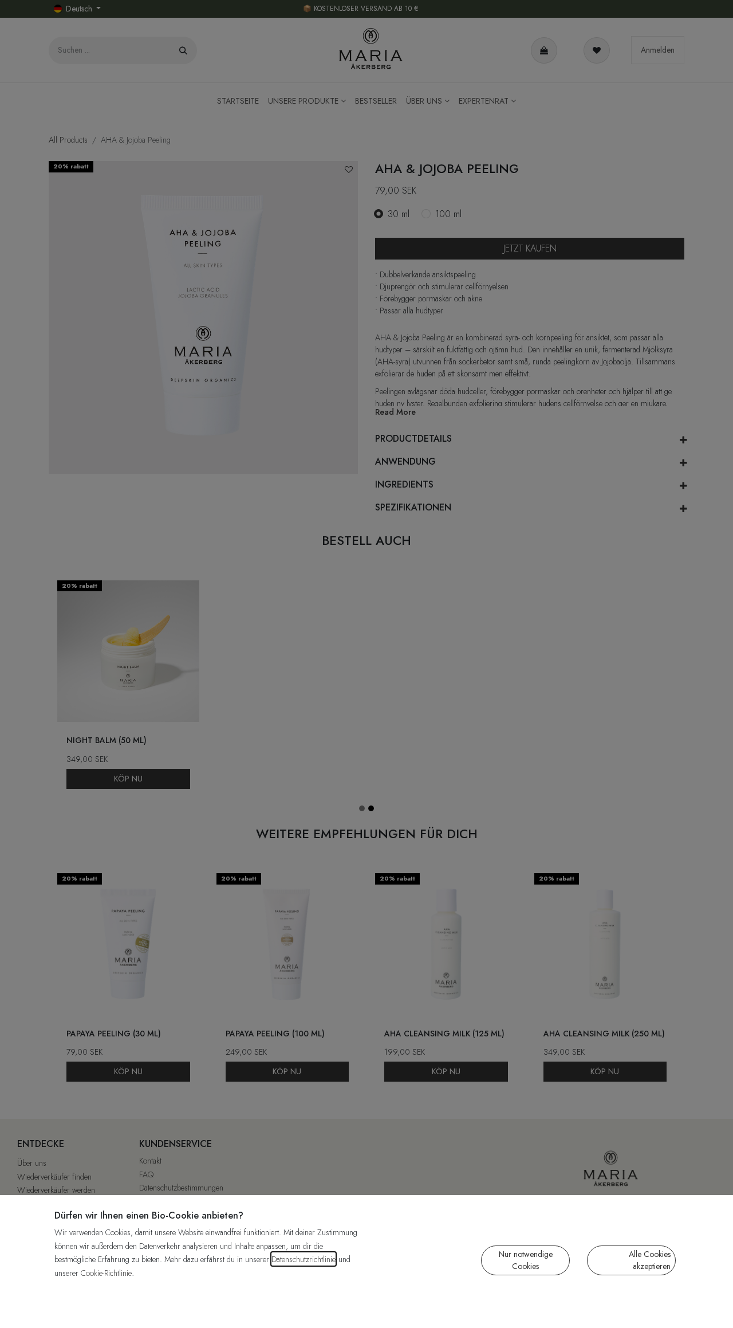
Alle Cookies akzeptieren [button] (650, 1260)
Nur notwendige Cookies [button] (526, 1260)
